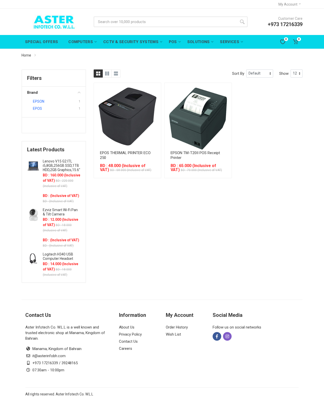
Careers (125, 348)
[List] (115, 73)
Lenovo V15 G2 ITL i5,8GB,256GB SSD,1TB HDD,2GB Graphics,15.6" (61, 165)
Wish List (173, 334)
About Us (126, 327)
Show (284, 73)
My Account (287, 4)
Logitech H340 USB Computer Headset (58, 256)
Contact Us (128, 341)
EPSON (38, 101)
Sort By (238, 73)
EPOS (37, 108)
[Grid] (98, 73)
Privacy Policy (130, 334)
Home (26, 55)
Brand (32, 92)
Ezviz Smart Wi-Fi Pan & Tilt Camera (60, 212)
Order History (177, 327)
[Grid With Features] (107, 73)
